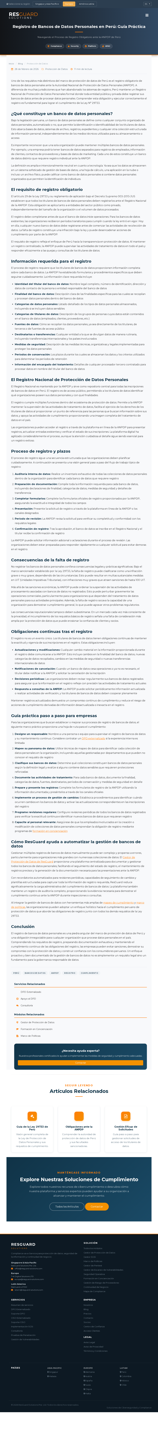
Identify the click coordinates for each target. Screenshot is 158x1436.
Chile (124, 1385)
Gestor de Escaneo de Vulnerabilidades (103, 1270)
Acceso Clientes (92, 1331)
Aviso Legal (89, 1342)
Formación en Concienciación (36, 1029)
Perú (123, 1372)
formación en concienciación (50, 831)
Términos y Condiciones (95, 1351)
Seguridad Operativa (94, 1274)
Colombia (126, 1376)
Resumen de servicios (22, 1305)
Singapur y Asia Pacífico (47, 4)
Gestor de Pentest (93, 1265)
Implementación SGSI (22, 1326)
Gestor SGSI (90, 1257)
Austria (88, 1376)
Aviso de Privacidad (93, 1346)
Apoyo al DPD (28, 998)
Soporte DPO (18, 1313)
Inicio (11, 63)
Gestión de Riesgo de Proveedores (101, 1282)
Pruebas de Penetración (23, 1335)
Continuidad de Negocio (96, 1287)
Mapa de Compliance (94, 1291)
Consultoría (26, 1005)
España (88, 1380)
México (125, 1380)
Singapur (53, 1372)
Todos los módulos (93, 1248)
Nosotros (88, 1305)
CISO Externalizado (21, 1318)
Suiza (88, 1385)
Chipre (88, 1389)
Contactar (80, 1062)
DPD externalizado (93, 738)
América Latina (86, 4)
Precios (87, 1313)
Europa (69, 4)
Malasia (52, 1376)
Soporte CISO (18, 1322)
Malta (88, 1393)
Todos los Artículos (67, 1206)
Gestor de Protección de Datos (37, 1022)
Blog (20, 63)
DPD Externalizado (30, 992)
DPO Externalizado (20, 1309)
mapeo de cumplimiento (118, 902)
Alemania (90, 1372)
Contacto (88, 1318)
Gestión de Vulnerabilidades (25, 1339)
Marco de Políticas (30, 1036)
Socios (87, 1322)
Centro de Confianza (94, 1326)
